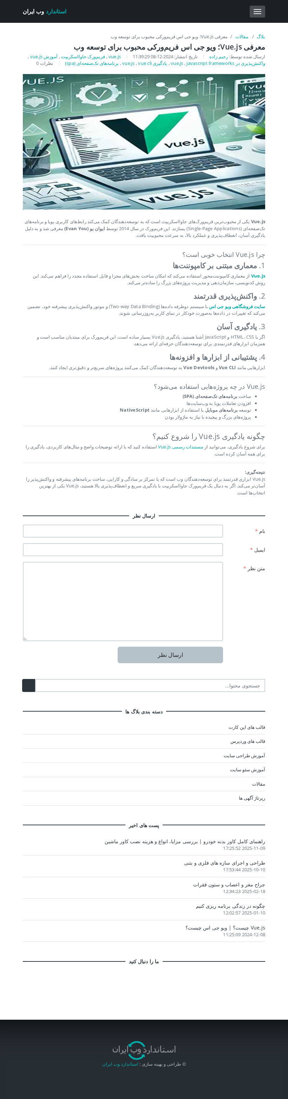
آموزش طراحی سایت (244, 755)
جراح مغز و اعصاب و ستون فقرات (229, 884)
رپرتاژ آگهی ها (252, 798)
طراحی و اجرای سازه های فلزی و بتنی (224, 862)
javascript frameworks (210, 63)
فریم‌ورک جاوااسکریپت (83, 56)
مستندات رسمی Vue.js (180, 447)
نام (260, 531)
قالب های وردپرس (247, 741)
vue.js (115, 56)
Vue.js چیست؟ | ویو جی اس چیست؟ (225, 927)
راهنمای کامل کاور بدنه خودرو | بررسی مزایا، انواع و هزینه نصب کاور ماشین (185, 841)
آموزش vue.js (44, 56)
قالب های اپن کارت (247, 727)
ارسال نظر (170, 655)
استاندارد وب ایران (120, 1064)
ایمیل (257, 549)
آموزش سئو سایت (247, 769)
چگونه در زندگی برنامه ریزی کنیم (230, 905)
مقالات (242, 36)
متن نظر (254, 568)
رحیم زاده (218, 56)
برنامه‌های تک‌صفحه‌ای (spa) (92, 63)
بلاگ (261, 36)
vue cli (145, 63)
